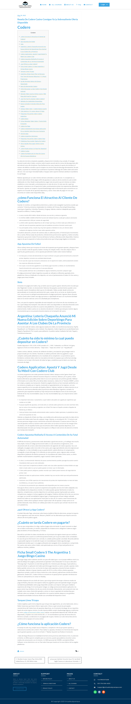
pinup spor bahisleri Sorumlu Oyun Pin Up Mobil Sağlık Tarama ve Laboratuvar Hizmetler (65, 660)
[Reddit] (103, 692)
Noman (21, 651)
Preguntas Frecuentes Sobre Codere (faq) (33, 139)
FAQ (79, 5)
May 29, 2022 (21, 15)
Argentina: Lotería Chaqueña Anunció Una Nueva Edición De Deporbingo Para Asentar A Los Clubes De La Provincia (34, 49)
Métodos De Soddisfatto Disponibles (31, 101)
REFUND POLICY (47, 678)
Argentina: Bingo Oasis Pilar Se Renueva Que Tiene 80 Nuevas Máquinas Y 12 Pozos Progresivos (33, 76)
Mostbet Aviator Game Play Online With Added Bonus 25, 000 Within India (29, 660)
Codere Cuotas (25, 151)
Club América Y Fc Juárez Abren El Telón (32, 111)
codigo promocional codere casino (33, 612)
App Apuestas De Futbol (28, 41)
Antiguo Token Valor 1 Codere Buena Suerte (34, 109)
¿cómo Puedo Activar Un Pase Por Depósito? (34, 148)
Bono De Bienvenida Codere (29, 86)
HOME (44, 5)
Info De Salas (24, 134)
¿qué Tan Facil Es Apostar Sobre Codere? (33, 99)
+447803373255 (103, 679)
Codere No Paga (25, 126)
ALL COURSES (56, 5)
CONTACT (89, 5)
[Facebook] (99, 692)
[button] (104, 5)
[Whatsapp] (95, 692)
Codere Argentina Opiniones (29, 136)
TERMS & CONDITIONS (49, 683)
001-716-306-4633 (103, 683)
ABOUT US (70, 5)
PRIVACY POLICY (47, 688)
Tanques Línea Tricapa (27, 71)
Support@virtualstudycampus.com (109, 687)
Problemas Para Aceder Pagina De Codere (33, 141)
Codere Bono (24, 119)
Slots (22, 44)
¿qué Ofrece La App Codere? (29, 64)
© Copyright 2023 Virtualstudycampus (65, 701)
